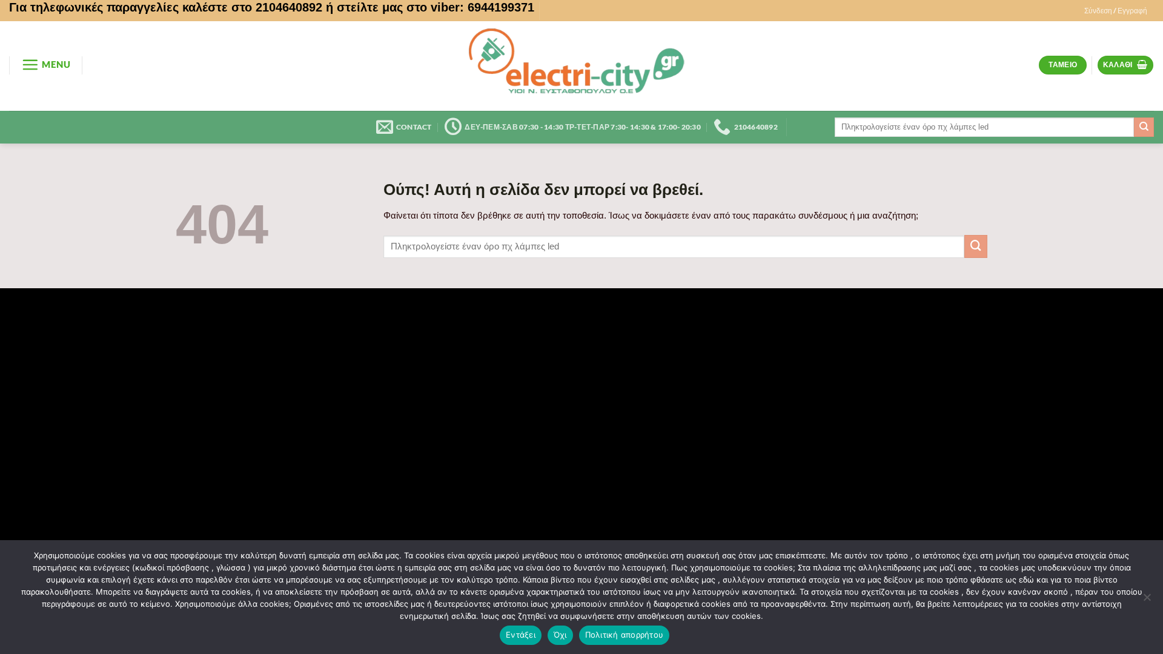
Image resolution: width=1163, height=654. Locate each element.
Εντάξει (520, 634)
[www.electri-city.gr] (581, 66)
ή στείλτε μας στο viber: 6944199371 (430, 7)
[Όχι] (1146, 600)
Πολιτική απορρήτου (624, 634)
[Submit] (1144, 127)
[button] (1116, 11)
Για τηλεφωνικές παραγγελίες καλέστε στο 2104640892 (165, 7)
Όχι (560, 634)
